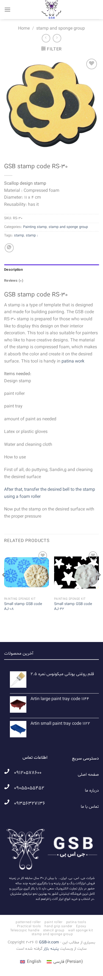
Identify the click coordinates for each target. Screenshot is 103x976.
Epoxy (81, 926)
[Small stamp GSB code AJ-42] (76, 572)
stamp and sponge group (60, 28)
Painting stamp (35, 227)
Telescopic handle (24, 930)
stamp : (32, 235)
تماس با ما (90, 807)
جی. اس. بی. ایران (73, 878)
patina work (73, 361)
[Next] (99, 585)
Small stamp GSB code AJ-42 (73, 606)
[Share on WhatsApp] (9, 247)
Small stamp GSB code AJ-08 (23, 606)
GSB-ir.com (49, 942)
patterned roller (28, 922)
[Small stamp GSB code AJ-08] (26, 572)
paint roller (53, 922)
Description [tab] (13, 269)
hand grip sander (58, 926)
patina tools (76, 922)
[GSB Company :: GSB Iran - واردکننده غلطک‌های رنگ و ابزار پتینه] (51, 9)
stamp (19, 235)
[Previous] (4, 585)
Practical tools (29, 926)
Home (24, 28)
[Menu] (7, 9)
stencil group (54, 930)
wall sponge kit (80, 930)
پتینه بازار (50, 948)
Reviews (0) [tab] (13, 280)
